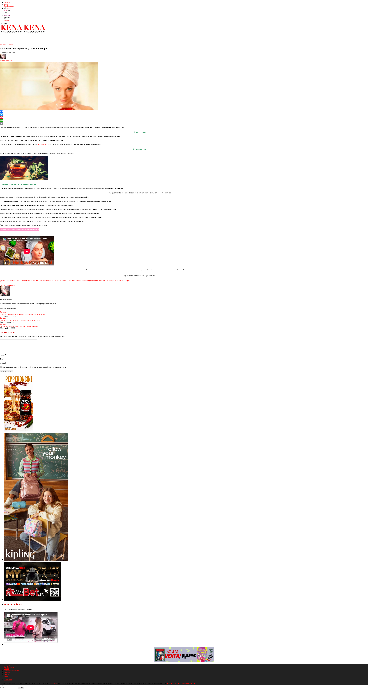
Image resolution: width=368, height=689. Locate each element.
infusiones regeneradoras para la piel (93, 281)
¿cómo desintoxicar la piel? (10, 281)
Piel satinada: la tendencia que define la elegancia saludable (19, 326)
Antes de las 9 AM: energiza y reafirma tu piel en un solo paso (20, 320)
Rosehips (110, 281)
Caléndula (25, 281)
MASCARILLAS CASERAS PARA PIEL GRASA (25, 229)
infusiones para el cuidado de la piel (65, 281)
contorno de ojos (43, 144)
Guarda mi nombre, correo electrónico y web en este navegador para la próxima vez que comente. (34, 367)
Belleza (7, 2)
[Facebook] (140, 111)
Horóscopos (8, 678)
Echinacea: (47, 281)
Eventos (7, 672)
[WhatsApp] (140, 120)
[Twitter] (140, 114)
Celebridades (9, 6)
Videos (6, 20)
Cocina (6, 669)
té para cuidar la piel (122, 281)
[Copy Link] (140, 123)
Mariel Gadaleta (6, 61)
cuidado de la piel (36, 281)
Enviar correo (53, 683)
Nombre (3, 355)
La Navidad (8, 680)
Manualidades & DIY (11, 671)
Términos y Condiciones (188, 683)
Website (2, 363)
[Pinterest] (140, 117)
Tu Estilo (9, 44)
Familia (6, 674)
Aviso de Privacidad (173, 683)
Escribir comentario (7, 285)
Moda (6, 4)
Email (2, 359)
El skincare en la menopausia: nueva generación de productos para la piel (23, 314)
